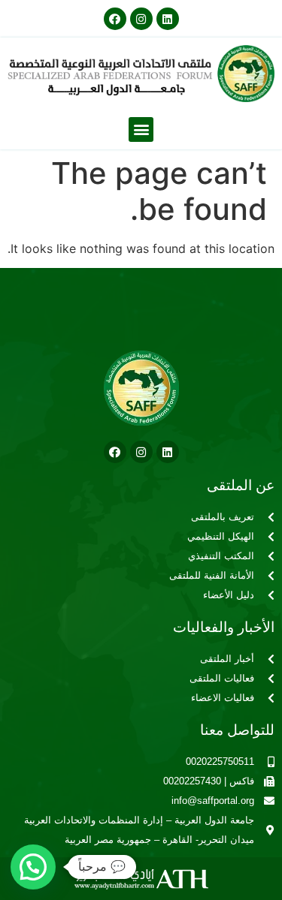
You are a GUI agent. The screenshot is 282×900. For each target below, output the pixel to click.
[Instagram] (141, 19)
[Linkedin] (167, 19)
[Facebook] (115, 19)
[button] (141, 129)
